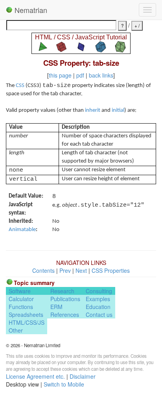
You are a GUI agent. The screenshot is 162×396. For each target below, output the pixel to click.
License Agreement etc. (35, 376)
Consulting (99, 291)
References (64, 314)
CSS (20, 86)
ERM (56, 307)
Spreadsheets (26, 314)
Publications (65, 299)
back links (101, 75)
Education (98, 307)
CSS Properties (111, 270)
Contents (43, 270)
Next (81, 270)
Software (20, 291)
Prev (65, 270)
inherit (92, 110)
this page (60, 75)
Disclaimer (83, 376)
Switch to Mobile (64, 384)
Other (16, 330)
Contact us (99, 314)
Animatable (22, 230)
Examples (98, 299)
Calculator (21, 299)
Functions (21, 307)
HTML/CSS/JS (26, 322)
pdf (80, 75)
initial (118, 110)
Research (62, 291)
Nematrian (30, 10)
